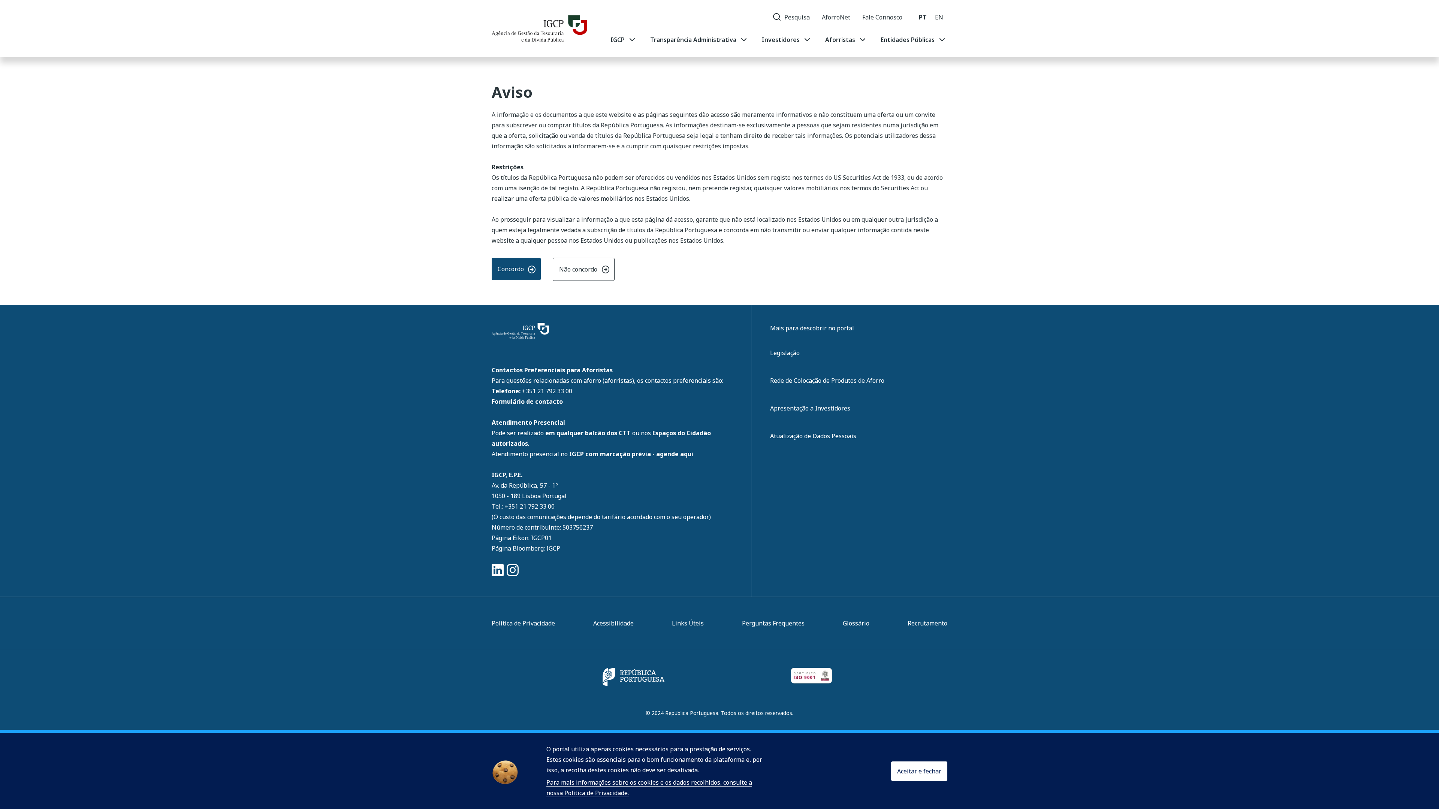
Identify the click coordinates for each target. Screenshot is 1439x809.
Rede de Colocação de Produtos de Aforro (827, 380)
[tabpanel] (778, 39)
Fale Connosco (882, 17)
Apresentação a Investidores (810, 408)
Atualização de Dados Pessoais (813, 436)
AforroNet (836, 17)
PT (923, 17)
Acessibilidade (613, 623)
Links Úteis (688, 623)
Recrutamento (927, 623)
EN (939, 17)
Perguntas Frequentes (773, 623)
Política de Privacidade (523, 623)
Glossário (856, 623)
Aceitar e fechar (919, 771)
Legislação (785, 353)
